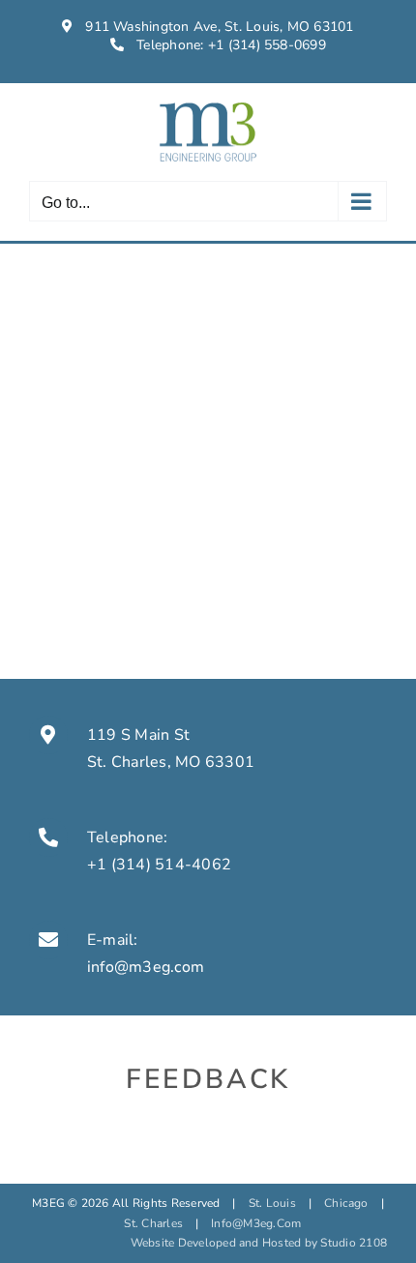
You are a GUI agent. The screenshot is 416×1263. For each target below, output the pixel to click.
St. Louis (272, 1203)
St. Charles (153, 1223)
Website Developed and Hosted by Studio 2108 (259, 1242)
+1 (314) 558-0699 (267, 45)
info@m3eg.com (145, 967)
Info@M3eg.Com (256, 1223)
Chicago (346, 1203)
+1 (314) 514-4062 (159, 864)
